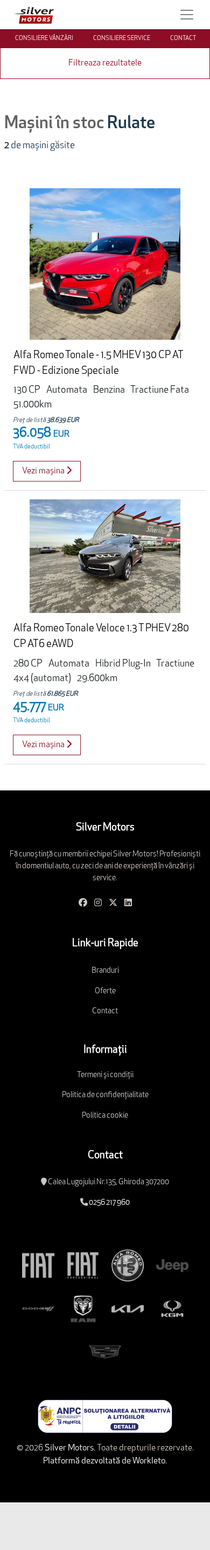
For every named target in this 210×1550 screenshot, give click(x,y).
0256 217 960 (109, 1203)
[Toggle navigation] (186, 14)
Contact (105, 1011)
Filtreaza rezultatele (105, 63)
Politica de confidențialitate (105, 1095)
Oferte (105, 991)
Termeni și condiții (105, 1075)
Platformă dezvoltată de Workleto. (105, 1461)
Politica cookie (105, 1116)
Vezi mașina (44, 471)
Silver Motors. (69, 1448)
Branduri (105, 971)
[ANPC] (105, 1416)
